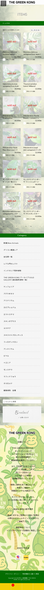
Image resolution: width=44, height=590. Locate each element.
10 (26, 226)
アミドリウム (9, 300)
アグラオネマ (9, 293)
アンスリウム (9, 349)
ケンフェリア (9, 286)
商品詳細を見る (10, 38)
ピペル (6, 356)
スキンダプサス (10, 321)
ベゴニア (7, 362)
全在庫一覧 (8, 257)
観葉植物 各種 (10, 390)
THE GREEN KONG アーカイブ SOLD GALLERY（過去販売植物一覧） (19, 278)
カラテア (7, 328)
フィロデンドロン (11, 342)
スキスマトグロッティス (13, 335)
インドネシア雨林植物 (12, 270)
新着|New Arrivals (11, 243)
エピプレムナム (10, 307)
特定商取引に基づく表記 (30, 574)
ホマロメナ (8, 383)
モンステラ (8, 369)
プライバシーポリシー (12, 574)
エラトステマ (9, 314)
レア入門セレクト (11, 264)
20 (31, 226)
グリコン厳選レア (11, 250)
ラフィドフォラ (10, 376)
